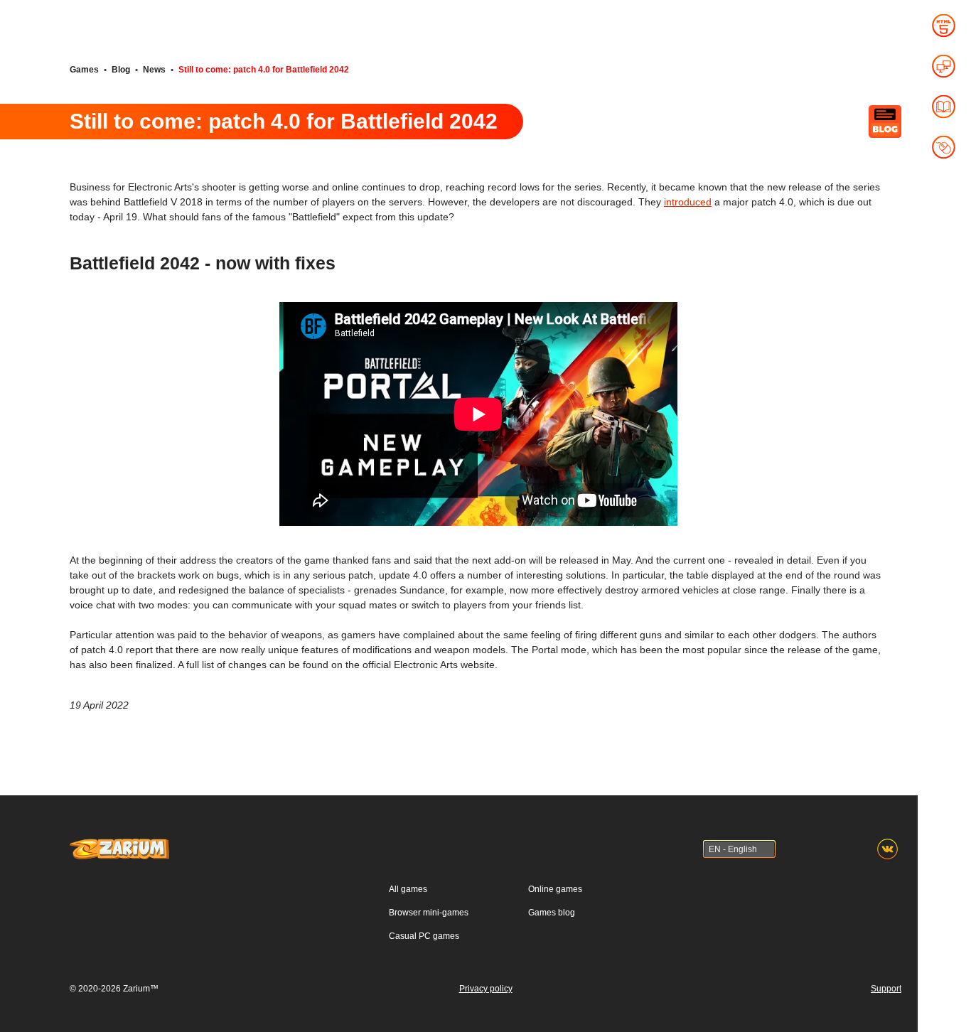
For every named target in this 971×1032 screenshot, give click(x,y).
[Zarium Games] (119, 845)
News (154, 70)
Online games (555, 889)
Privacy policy (486, 989)
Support (886, 989)
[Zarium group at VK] (887, 849)
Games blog (551, 913)
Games (84, 70)
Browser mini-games (428, 913)
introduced (688, 202)
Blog (121, 70)
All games (408, 889)
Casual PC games (424, 936)
